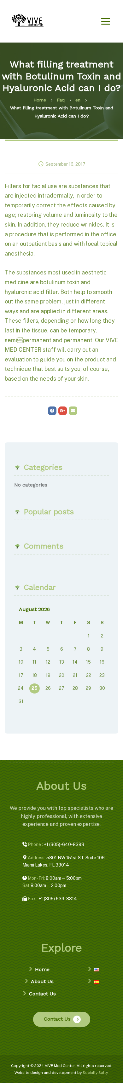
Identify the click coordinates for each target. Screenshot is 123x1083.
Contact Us (42, 994)
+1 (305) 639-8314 (52, 898)
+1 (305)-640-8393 (55, 844)
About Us (42, 981)
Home (42, 969)
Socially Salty (95, 1072)
